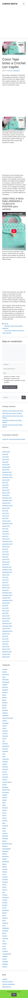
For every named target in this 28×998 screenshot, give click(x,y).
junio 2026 (5, 457)
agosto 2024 (6, 508)
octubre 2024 (6, 503)
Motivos (4, 866)
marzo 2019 (5, 646)
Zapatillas (5, 961)
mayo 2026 (5, 459)
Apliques (4, 684)
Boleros (4, 697)
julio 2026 (5, 454)
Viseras (4, 959)
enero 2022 (5, 564)
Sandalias (5, 923)
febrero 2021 (6, 587)
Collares (4, 764)
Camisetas (5, 723)
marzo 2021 (5, 585)
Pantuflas (5, 879)
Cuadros (4, 779)
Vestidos (4, 956)
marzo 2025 (5, 490)
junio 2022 (5, 551)
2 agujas (4, 669)
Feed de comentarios (8, 984)
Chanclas (5, 748)
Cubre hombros (7, 782)
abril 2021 (5, 582)
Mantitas (4, 846)
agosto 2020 (6, 603)
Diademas (5, 787)
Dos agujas (5, 792)
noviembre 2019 (7, 626)
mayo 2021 (5, 580)
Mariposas (5, 851)
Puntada (4, 905)
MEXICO (4, 854)
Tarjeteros (5, 938)
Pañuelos (5, 882)
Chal (3, 741)
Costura (4, 772)
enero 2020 (5, 621)
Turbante (5, 951)
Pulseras (4, 902)
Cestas (4, 738)
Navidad (4, 869)
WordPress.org (6, 987)
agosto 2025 (6, 480)
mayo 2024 (5, 516)
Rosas (4, 915)
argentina (5, 687)
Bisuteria (4, 692)
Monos (4, 864)
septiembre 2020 (7, 600)
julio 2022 (5, 549)
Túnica (4, 948)
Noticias (4, 872)
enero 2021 (5, 590)
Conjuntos (5, 769)
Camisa (4, 720)
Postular (4, 900)
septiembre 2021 (7, 572)
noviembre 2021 (7, 569)
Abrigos (4, 672)
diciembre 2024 (7, 498)
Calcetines (5, 715)
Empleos (4, 795)
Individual (5, 825)
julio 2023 (5, 528)
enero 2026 (5, 469)
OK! (14, 994)
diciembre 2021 (6, 567)
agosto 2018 (6, 657)
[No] (26, 994)
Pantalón (5, 877)
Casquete (5, 736)
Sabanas (5, 918)
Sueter (4, 933)
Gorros (4, 815)
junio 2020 (5, 608)
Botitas (4, 707)
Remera (4, 913)
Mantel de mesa (7, 843)
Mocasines (5, 856)
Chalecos (5, 743)
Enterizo (4, 797)
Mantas (4, 841)
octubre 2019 (6, 628)
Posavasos (5, 897)
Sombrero (5, 931)
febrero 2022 (6, 562)
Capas (4, 728)
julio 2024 (5, 510)
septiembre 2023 (7, 523)
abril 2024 (5, 518)
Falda (4, 802)
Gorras (4, 813)
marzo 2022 (5, 559)
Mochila (4, 859)
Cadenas (5, 713)
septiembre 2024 (7, 505)
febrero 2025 (6, 492)
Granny (4, 818)
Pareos (4, 884)
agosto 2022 (6, 546)
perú (3, 892)
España (4, 800)
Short (4, 925)
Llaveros (4, 833)
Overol (4, 874)
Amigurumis (5, 682)
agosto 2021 (6, 574)
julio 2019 (5, 636)
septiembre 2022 (7, 544)
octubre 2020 (6, 598)
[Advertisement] (14, 22)
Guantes (4, 820)
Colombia (5, 766)
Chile (3, 754)
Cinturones (5, 759)
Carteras (4, 733)
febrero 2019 (6, 649)
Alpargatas (5, 679)
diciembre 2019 (7, 623)
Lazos (4, 831)
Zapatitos (5, 964)
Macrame (5, 836)
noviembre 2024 (7, 500)
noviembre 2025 (7, 475)
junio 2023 (5, 531)
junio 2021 (5, 577)
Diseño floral (6, 790)
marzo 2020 (5, 616)
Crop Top (5, 774)
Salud (4, 920)
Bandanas (5, 690)
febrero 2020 (6, 618)
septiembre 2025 (7, 477)
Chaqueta (5, 751)
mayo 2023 (5, 533)
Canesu (4, 725)
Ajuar (3, 677)
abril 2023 (5, 536)
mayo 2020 (5, 610)
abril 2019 (5, 644)
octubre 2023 (6, 521)
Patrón (4, 887)
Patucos (4, 889)
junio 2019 (5, 639)
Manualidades (6, 848)
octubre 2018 (6, 654)
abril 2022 (5, 557)
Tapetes (4, 936)
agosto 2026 (6, 451)
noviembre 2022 (7, 541)
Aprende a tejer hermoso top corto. (12, 411)
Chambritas (5, 746)
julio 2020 (5, 605)
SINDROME (5, 928)
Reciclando (5, 910)
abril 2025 (5, 487)
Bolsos (6, 323)
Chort (4, 756)
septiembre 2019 (7, 631)
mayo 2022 (5, 554)
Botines (4, 705)
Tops (3, 941)
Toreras (4, 943)
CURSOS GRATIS (9, 4)
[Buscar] (24, 397)
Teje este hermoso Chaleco (17, 439)
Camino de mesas (7, 718)
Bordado (4, 702)
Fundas (4, 810)
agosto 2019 (6, 633)
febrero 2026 (6, 467)
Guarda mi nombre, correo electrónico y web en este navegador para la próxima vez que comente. (14, 379)
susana (4, 439)
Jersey (4, 828)
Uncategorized (6, 954)
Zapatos (4, 966)
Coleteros (5, 761)
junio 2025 (5, 485)
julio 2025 (5, 482)
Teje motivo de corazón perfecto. (12, 413)
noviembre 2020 (7, 595)
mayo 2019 (5, 641)
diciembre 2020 (7, 592)
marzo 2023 (5, 539)
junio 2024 (5, 513)
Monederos (5, 861)
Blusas (4, 695)
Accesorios (5, 674)
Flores (4, 805)
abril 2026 (5, 462)
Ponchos (4, 895)
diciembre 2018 (6, 651)
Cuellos (4, 784)
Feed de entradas (7, 981)
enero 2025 (5, 495)
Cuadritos (5, 777)
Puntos (4, 907)
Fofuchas (5, 807)
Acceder (4, 979)
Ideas (4, 823)
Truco (4, 946)
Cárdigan (5, 731)
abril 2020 (5, 613)
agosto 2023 (6, 526)
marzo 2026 (5, 464)
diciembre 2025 (7, 472)
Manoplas (5, 838)
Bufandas (5, 710)
